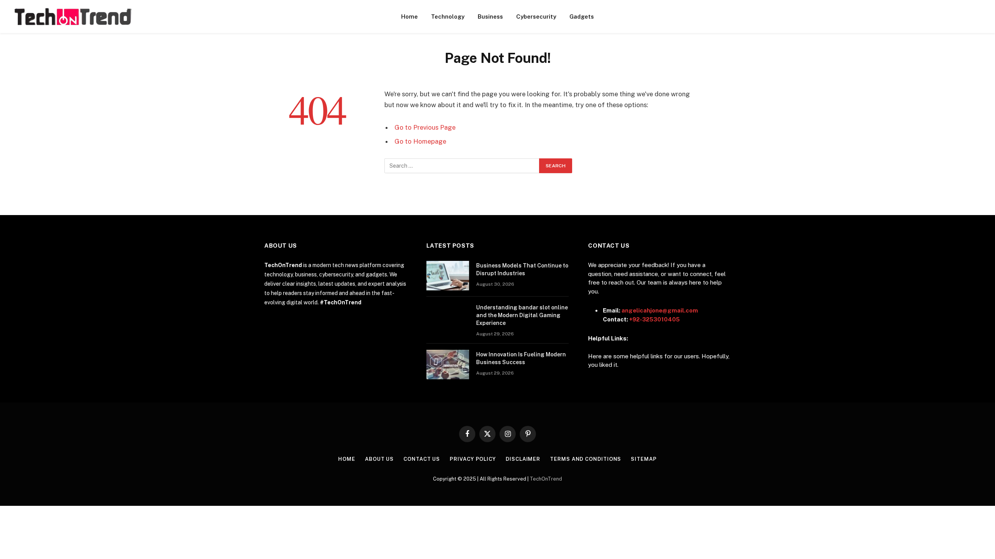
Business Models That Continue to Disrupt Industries (522, 269)
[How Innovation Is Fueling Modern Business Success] (447, 364)
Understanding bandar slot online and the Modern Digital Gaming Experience (522, 315)
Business (490, 16)
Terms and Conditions (585, 459)
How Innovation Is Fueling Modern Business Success (521, 358)
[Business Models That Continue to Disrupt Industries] (447, 275)
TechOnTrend (546, 479)
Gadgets (581, 16)
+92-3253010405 (654, 319)
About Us (379, 459)
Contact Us (421, 459)
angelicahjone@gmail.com (659, 310)
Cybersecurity (536, 16)
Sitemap (643, 459)
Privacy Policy (473, 459)
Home (409, 16)
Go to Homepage (420, 141)
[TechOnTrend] (72, 17)
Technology (447, 16)
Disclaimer (523, 459)
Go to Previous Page (425, 127)
